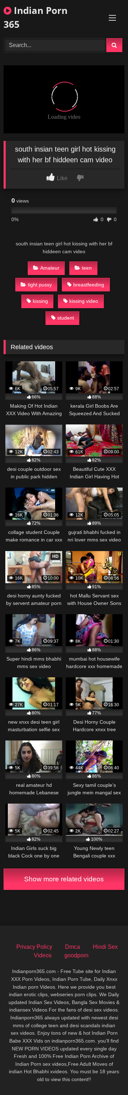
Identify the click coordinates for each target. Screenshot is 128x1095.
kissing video (83, 301)
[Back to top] (106, 1074)
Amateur (49, 268)
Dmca (72, 947)
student (65, 318)
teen (87, 268)
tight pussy (40, 284)
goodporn (76, 955)
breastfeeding (88, 284)
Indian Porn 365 (36, 17)
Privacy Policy (34, 947)
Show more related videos (64, 879)
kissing (40, 301)
